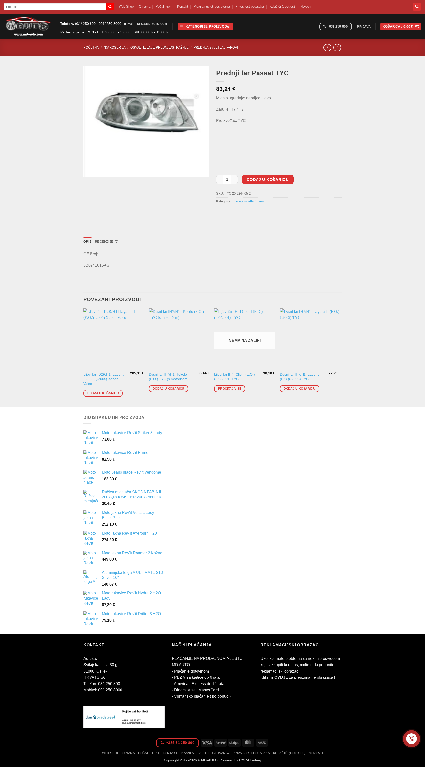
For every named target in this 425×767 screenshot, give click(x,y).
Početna (91, 47)
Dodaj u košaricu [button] (103, 393)
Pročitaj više (230, 388)
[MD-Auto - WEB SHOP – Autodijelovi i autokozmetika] (28, 26)
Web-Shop (126, 6)
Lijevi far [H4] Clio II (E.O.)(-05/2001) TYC (234, 376)
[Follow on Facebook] (314, 27)
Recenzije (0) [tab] (106, 241)
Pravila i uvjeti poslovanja (212, 6)
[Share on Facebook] (221, 212)
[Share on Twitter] (230, 212)
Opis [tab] (87, 241)
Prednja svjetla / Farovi (216, 47)
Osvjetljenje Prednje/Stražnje (159, 47)
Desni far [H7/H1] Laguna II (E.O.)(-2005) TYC (301, 376)
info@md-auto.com (152, 23)
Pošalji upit (163, 6)
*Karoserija (115, 47)
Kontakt (182, 6)
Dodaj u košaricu (268, 180)
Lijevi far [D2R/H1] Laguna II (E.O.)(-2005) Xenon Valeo (103, 378)
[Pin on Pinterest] (247, 212)
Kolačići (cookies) (282, 6)
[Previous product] (337, 47)
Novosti (305, 6)
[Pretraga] (417, 7)
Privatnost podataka (249, 6)
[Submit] (110, 7)
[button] (205, 27)
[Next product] (327, 47)
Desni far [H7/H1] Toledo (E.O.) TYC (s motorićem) (169, 376)
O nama (144, 6)
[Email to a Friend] (238, 212)
